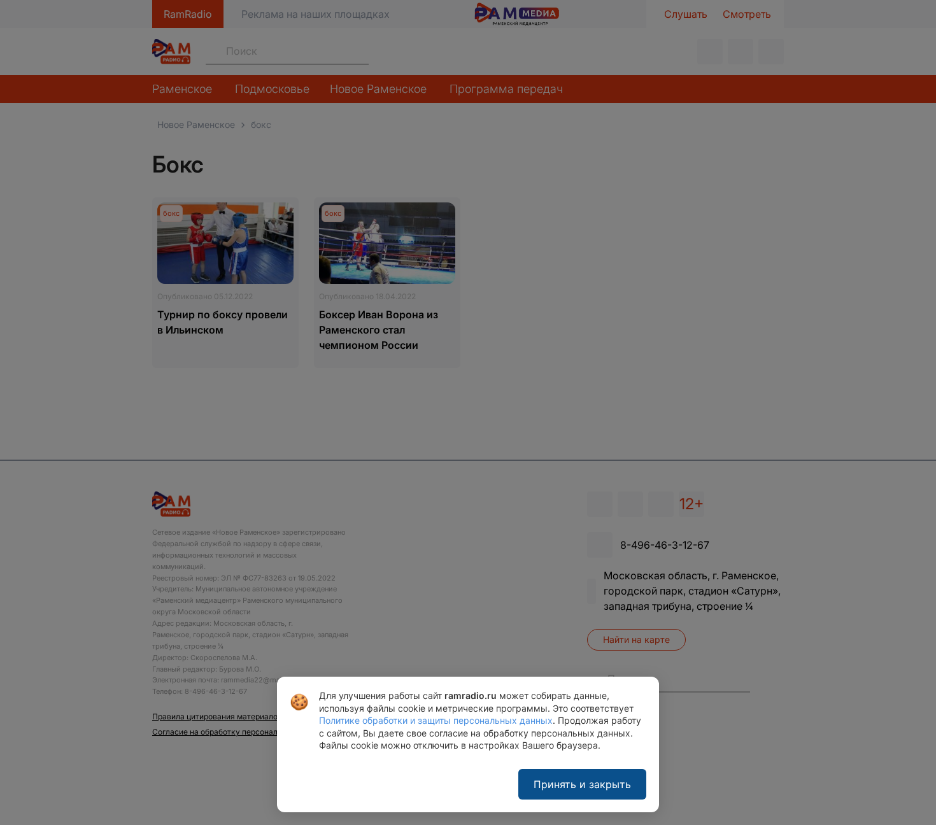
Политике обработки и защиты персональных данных (436, 720)
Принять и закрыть (582, 784)
